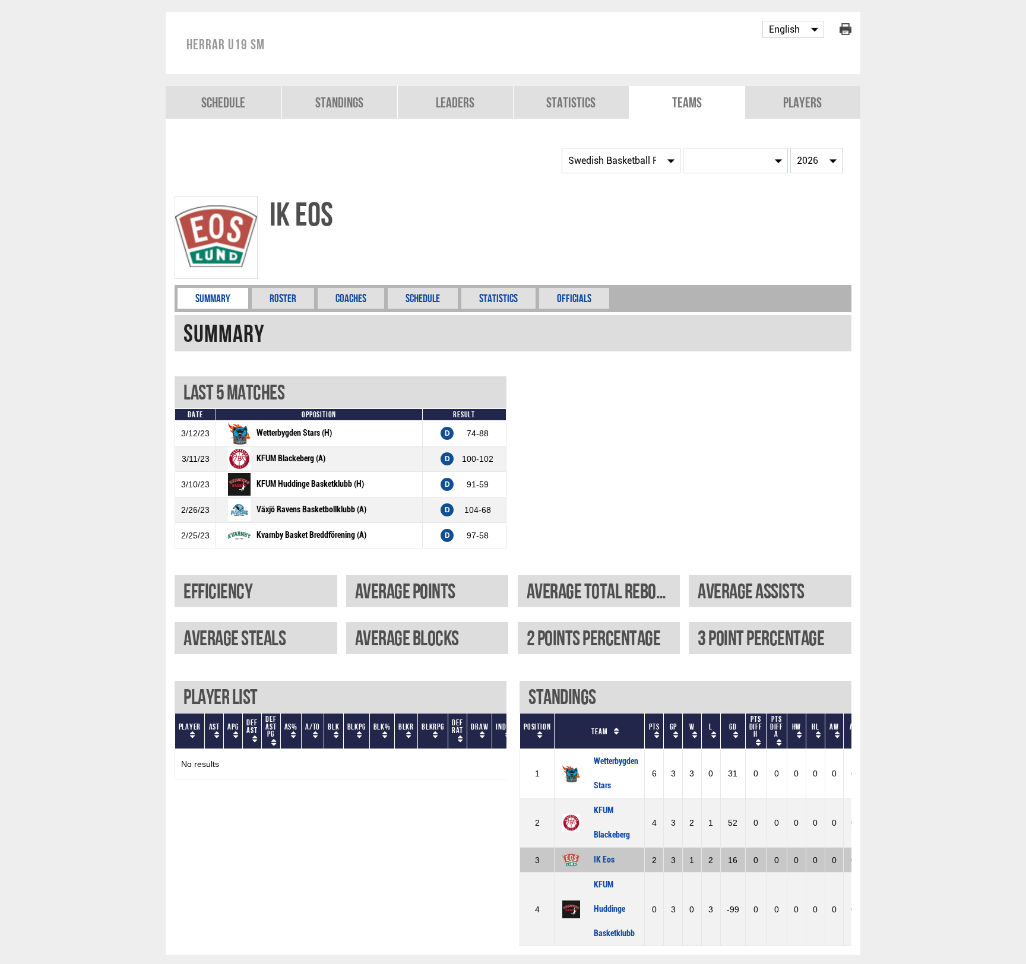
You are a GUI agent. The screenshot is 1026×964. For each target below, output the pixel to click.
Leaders (455, 102)
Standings (339, 102)
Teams (687, 102)
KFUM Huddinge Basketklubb (614, 909)
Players (802, 102)
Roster (283, 298)
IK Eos (604, 860)
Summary (212, 298)
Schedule (223, 102)
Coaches (350, 298)
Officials (574, 298)
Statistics (571, 102)
